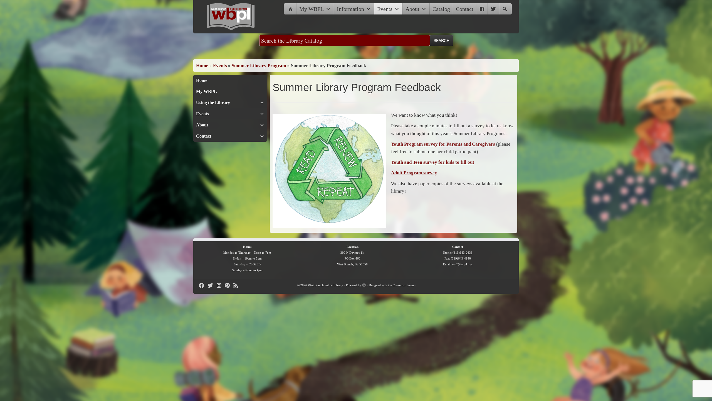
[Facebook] (482, 8)
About (412, 9)
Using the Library (213, 102)
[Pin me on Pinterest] (229, 285)
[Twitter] (493, 8)
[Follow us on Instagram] (221, 285)
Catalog (441, 9)
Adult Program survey (414, 172)
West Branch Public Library (325, 285)
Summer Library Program (259, 65)
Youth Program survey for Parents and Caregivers (443, 144)
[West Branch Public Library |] (230, 17)
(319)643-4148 (461, 258)
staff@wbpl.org (462, 264)
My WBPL (311, 9)
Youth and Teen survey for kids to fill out (432, 162)
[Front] (290, 8)
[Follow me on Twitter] (212, 285)
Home (202, 65)
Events (384, 9)
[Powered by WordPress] (364, 284)
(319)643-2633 (463, 252)
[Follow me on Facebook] (203, 285)
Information (350, 9)
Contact (464, 9)
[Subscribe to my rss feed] (237, 285)
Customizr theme (403, 285)
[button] (504, 8)
